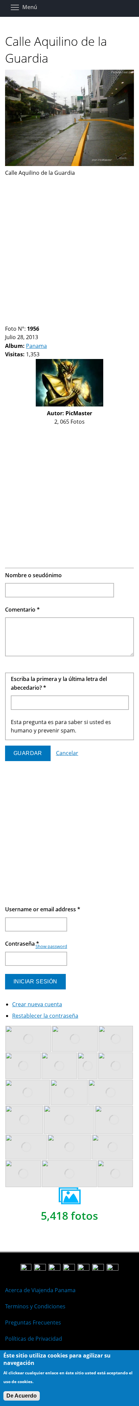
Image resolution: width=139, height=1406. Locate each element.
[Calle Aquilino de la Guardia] (69, 164)
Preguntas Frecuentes (33, 1322)
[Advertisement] (69, 246)
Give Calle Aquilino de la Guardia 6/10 (36, 320)
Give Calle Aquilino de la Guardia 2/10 (14, 320)
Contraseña (22, 943)
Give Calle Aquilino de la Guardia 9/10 (54, 320)
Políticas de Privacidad (33, 1338)
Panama (36, 346)
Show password (51, 946)
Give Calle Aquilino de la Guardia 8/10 (48, 320)
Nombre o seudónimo (33, 575)
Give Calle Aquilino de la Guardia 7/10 (42, 320)
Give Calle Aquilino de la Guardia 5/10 (31, 320)
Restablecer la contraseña (45, 1015)
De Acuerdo (21, 1396)
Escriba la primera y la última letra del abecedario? (59, 683)
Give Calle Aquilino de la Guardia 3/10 (19, 320)
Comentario (22, 609)
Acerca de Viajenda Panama (40, 1290)
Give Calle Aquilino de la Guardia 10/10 (59, 320)
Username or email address (42, 909)
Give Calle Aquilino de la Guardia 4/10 (25, 320)
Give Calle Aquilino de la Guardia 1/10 (8, 320)
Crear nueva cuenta (37, 1004)
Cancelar (67, 753)
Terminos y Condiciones (35, 1306)
